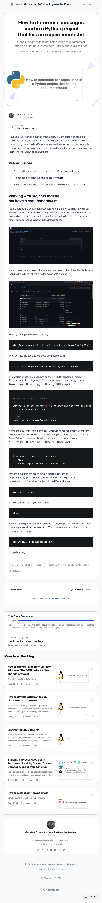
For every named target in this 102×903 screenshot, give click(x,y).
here (79, 171)
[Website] (59, 850)
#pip (39, 565)
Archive (42, 869)
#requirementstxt (53, 565)
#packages (27, 565)
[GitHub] (46, 850)
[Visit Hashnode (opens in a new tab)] (51, 889)
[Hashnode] (63, 850)
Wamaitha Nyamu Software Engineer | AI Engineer (45, 4)
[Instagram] (42, 850)
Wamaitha (21, 114)
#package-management (76, 565)
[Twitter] (38, 850)
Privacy (51, 869)
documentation (38, 527)
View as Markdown (74, 51)
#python (14, 565)
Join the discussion (83, 589)
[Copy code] (90, 343)
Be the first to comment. (59, 598)
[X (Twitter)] (28, 114)
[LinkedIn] (31, 114)
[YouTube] (55, 850)
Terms (60, 869)
